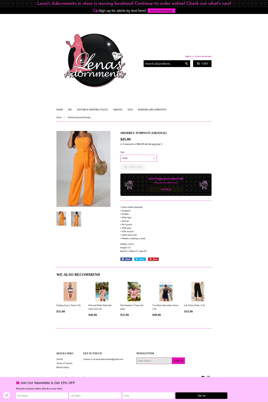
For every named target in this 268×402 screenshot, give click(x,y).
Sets (130, 109)
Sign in (188, 56)
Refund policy (62, 367)
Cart (204, 63)
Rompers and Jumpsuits (152, 109)
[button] (166, 144)
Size (122, 152)
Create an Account (203, 56)
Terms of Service (64, 363)
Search (59, 359)
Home (59, 109)
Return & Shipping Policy (92, 109)
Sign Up (178, 360)
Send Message (161, 10)
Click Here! (166, 189)
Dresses (117, 109)
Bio (70, 109)
